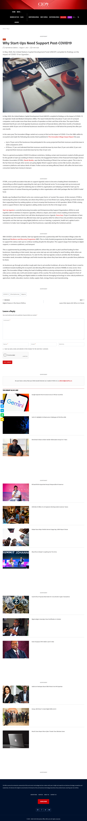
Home (14, 12)
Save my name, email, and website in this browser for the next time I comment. (26, 349)
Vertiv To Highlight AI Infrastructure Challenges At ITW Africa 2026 (49, 417)
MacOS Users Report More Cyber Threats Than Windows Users (48, 731)
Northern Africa (34, 17)
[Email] (2, 419)
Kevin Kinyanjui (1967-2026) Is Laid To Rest (43, 641)
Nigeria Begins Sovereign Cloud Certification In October (46, 619)
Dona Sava (59, 215)
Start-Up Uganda (8, 210)
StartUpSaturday (14, 294)
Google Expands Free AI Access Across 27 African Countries (47, 394)
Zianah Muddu (29, 160)
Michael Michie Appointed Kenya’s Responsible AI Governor (47, 484)
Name (5, 344)
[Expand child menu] (19, 12)
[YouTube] (49, 810)
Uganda (23, 294)
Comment (6, 320)
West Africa (44, 17)
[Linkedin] (37, 810)
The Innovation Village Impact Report (61, 137)
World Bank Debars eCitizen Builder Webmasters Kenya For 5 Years (49, 439)
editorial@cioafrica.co (65, 381)
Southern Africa (54, 17)
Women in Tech (14, 17)
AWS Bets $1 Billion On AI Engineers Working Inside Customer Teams (50, 507)
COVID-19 (5, 294)
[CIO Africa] (43, 5)
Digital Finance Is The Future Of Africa (14, 301)
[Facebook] (41, 810)
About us (46, 794)
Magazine (63, 17)
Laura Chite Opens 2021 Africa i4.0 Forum (71, 301)
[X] (45, 810)
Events (17, 22)
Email (33, 344)
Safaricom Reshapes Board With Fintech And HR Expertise (47, 686)
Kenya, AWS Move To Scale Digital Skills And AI (44, 709)
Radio (69, 17)
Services (40, 794)
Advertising (34, 794)
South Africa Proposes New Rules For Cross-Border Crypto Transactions (51, 597)
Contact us (53, 794)
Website (61, 344)
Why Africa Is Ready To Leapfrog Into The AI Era (44, 552)
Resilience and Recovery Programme (23, 239)
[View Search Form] (78, 17)
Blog (21, 17)
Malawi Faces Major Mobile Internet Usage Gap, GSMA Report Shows (50, 529)
